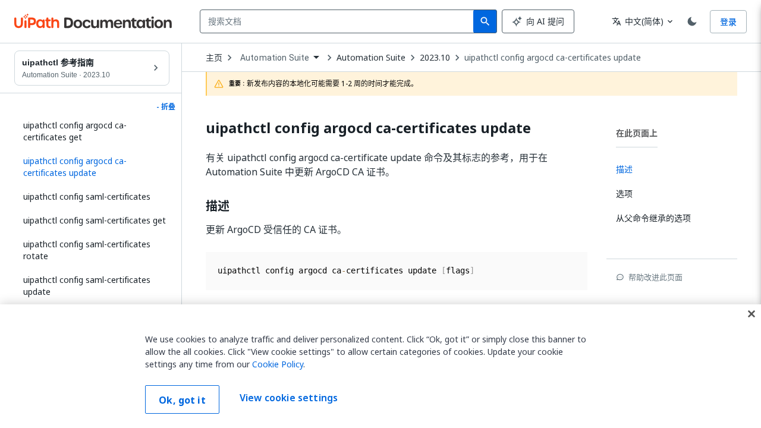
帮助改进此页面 (655, 277)
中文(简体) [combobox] (637, 21)
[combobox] (339, 21)
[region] (380, 366)
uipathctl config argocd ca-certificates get (75, 131)
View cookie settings (289, 398)
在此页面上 (637, 133)
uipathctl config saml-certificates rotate (86, 250)
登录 (728, 21)
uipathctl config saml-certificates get (94, 220)
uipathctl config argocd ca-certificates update (552, 58)
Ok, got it (182, 400)
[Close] (751, 313)
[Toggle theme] (692, 21)
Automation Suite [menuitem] (274, 57)
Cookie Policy (277, 364)
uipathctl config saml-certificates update (86, 285)
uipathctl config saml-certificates (86, 196)
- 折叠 (165, 107)
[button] (91, 167)
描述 (217, 206)
